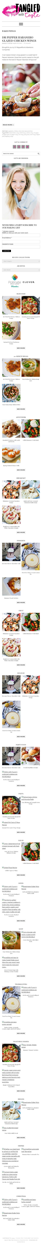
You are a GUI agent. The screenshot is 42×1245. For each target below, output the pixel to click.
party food (26, 134)
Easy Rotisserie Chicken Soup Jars (30, 380)
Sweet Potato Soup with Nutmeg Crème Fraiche (11, 970)
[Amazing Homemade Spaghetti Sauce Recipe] (30, 314)
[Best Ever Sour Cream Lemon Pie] (30, 570)
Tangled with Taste (21, 10)
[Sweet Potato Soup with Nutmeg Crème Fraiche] (11, 967)
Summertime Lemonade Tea (30, 1154)
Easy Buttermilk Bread (11, 1133)
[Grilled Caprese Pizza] (9, 868)
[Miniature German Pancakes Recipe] (11, 498)
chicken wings (29, 133)
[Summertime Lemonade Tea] (30, 1151)
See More (21, 348)
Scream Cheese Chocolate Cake (11, 563)
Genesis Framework (21, 1240)
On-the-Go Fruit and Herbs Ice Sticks (11, 1183)
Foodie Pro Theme (22, 1238)
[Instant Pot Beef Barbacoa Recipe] (11, 339)
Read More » (8, 125)
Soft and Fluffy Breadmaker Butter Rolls (31, 892)
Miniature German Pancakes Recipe (11, 501)
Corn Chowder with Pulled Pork (30, 940)
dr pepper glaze (6, 134)
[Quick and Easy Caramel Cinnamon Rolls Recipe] (30, 498)
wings (11, 136)
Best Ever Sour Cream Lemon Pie (31, 573)
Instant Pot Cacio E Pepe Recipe (11, 828)
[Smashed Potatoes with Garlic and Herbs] (11, 437)
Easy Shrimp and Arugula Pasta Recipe (31, 803)
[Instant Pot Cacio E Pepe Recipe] (11, 825)
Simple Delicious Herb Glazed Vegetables (11, 1085)
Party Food (21, 131)
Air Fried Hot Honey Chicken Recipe (11, 317)
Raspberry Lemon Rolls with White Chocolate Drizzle (11, 527)
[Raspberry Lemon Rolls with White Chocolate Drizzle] (11, 523)
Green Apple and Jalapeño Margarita (11, 1167)
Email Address (7, 238)
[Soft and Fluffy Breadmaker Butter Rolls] (30, 889)
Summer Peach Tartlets (11, 598)
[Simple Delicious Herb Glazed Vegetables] (11, 1082)
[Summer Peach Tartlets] (11, 595)
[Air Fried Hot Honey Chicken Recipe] (11, 314)
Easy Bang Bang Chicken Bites (11, 404)
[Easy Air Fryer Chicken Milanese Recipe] (11, 848)
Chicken (16, 131)
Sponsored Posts (29, 131)
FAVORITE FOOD (7, 244)
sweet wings (33, 134)
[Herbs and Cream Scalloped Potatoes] (11, 777)
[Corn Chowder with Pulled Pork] (30, 937)
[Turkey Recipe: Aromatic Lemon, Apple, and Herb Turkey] (11, 1024)
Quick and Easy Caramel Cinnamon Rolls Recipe (31, 501)
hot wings (21, 134)
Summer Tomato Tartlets (30, 1050)
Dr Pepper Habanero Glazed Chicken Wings (19, 38)
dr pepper (36, 133)
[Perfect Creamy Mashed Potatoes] (11, 912)
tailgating (7, 136)
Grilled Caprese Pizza (11, 870)
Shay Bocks (34, 1238)
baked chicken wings (14, 133)
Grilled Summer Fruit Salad (31, 440)
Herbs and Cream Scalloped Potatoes (11, 780)
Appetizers (10, 131)
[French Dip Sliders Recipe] (30, 765)
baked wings (23, 133)
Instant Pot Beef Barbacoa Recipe (11, 342)
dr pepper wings (14, 134)
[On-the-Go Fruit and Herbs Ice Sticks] (11, 1179)
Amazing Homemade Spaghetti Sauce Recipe (31, 317)
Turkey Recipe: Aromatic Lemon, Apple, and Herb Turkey (11, 1028)
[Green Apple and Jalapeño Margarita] (11, 1163)
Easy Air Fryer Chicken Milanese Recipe (11, 852)
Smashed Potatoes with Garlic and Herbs (11, 441)
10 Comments (27, 43)
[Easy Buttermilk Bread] (11, 1130)
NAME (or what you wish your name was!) (15, 233)
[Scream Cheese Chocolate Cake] (11, 560)
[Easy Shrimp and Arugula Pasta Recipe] (30, 799)
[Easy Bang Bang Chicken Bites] (11, 402)
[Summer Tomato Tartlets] (30, 1047)
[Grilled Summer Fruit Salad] (30, 437)
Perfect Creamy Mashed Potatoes (11, 915)
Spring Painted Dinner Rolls (11, 465)
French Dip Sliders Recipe (30, 767)
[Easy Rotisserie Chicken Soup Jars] (30, 376)
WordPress (21, 1242)
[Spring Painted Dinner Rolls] (11, 462)
